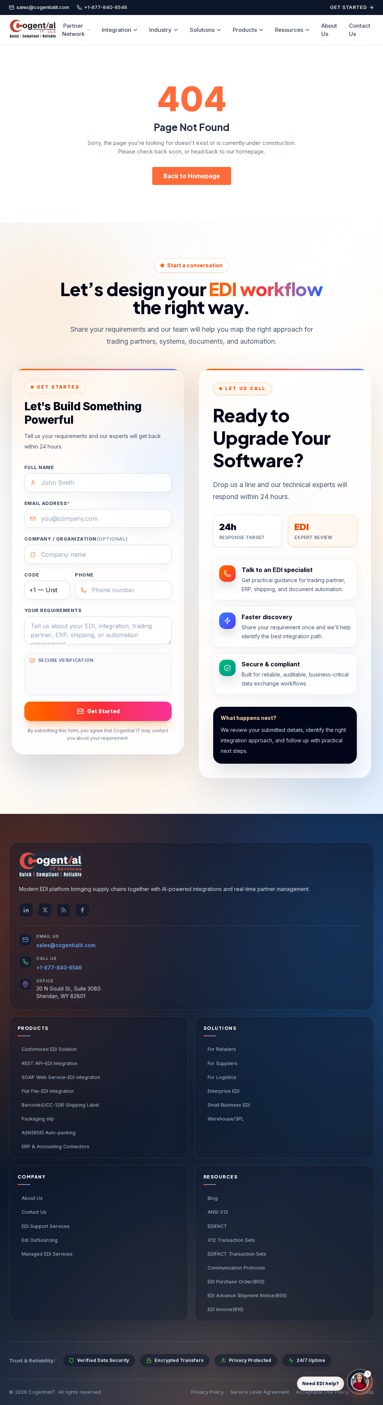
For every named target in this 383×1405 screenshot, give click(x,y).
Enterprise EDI (223, 1091)
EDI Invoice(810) (225, 1309)
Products (245, 29)
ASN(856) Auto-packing (49, 1132)
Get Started (348, 7)
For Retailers (222, 1049)
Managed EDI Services (47, 1254)
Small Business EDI (229, 1105)
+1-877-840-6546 (59, 968)
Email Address (47, 503)
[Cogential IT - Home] (32, 30)
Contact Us (359, 30)
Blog (213, 1198)
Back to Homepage (191, 176)
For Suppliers (223, 1063)
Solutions (202, 29)
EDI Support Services (46, 1226)
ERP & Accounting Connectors (55, 1146)
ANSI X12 (218, 1212)
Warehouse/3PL (226, 1119)
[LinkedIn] (26, 910)
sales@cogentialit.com (65, 945)
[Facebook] (82, 910)
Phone (84, 575)
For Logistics (222, 1077)
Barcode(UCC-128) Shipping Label (60, 1105)
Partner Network (73, 30)
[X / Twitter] (45, 910)
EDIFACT (217, 1226)
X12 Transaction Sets (231, 1240)
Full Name (39, 467)
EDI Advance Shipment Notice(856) (247, 1295)
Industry (160, 29)
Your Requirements (53, 610)
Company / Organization (76, 539)
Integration (116, 29)
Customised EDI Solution (49, 1049)
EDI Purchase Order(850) (236, 1281)
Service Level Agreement (259, 1392)
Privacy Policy (207, 1392)
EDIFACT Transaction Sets (237, 1254)
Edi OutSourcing (40, 1240)
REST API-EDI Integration (49, 1063)
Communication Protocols (236, 1268)
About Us (329, 30)
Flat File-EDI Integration (48, 1091)
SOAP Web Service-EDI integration (61, 1077)
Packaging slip (38, 1119)
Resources (289, 29)
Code (31, 575)
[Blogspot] (63, 910)
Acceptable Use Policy (322, 1392)
